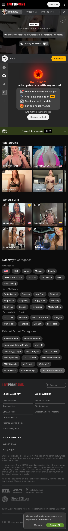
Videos (31, 11)
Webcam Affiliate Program (47, 412)
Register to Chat (38, 117)
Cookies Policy (10, 417)
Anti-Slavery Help (11, 428)
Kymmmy (8, 260)
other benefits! (43, 112)
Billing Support (9, 449)
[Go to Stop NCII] (20, 499)
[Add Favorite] (5, 58)
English (53, 385)
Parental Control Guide (13, 423)
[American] (6, 271)
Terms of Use (9, 406)
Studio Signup (41, 406)
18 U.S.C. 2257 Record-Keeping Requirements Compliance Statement (33, 509)
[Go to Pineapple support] (5, 499)
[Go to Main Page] (20, 4)
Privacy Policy (9, 401)
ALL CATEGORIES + (52, 370)
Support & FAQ (9, 444)
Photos (47, 11)
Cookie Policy (44, 519)
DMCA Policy (9, 412)
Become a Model (42, 401)
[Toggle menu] (3, 4)
